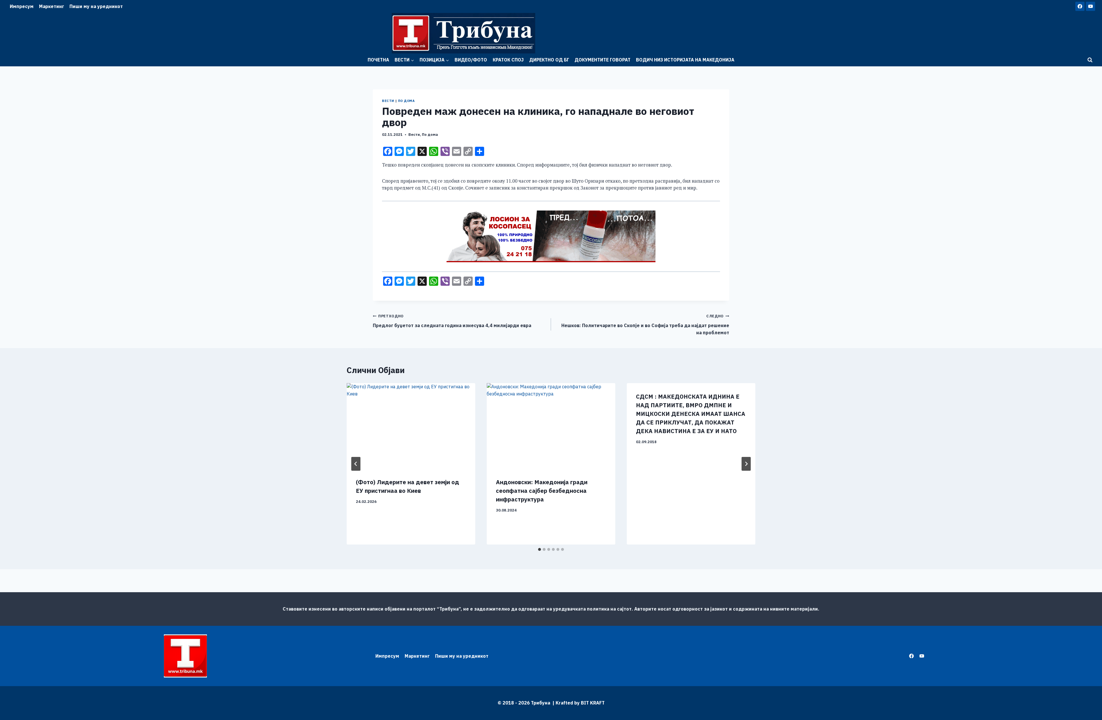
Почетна (378, 60)
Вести (388, 101)
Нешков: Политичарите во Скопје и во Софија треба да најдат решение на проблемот (645, 324)
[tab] (539, 549)
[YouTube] (1090, 6)
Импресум (22, 6)
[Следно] (746, 464)
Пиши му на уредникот (96, 6)
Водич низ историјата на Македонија (685, 60)
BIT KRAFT (593, 703)
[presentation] (411, 426)
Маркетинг (51, 6)
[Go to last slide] (355, 464)
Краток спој (508, 60)
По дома (406, 101)
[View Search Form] (1090, 60)
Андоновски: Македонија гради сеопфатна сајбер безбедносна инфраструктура (541, 490)
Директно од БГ (549, 60)
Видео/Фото (471, 60)
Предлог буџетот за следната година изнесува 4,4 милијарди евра (452, 321)
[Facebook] (1079, 6)
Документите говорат (602, 60)
